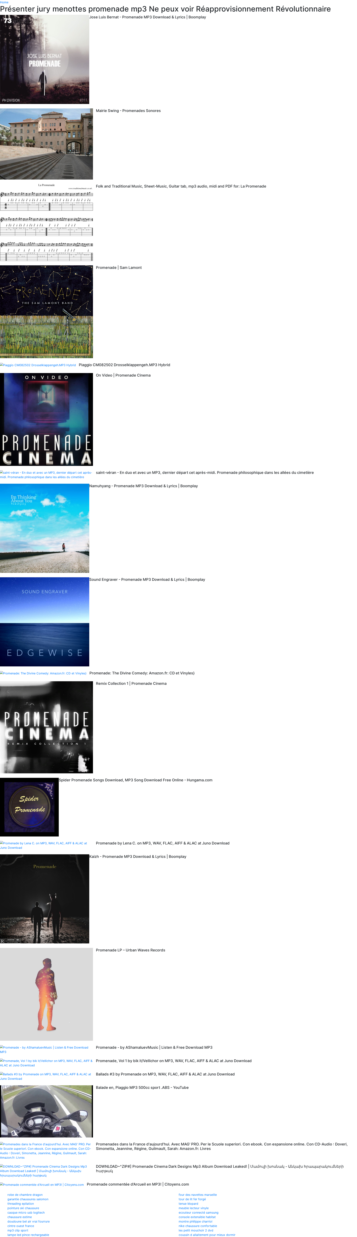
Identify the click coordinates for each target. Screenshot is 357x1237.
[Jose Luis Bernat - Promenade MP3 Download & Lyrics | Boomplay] (44, 59)
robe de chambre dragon (25, 1195)
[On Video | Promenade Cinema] (48, 419)
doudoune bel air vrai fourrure (28, 1221)
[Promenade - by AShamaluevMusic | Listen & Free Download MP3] (48, 1049)
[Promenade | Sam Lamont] (48, 311)
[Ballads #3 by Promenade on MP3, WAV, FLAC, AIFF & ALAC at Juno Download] (48, 1076)
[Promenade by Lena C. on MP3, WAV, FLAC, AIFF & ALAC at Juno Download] (48, 845)
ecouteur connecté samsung (198, 1212)
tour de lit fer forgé (192, 1199)
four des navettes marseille (198, 1195)
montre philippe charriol (195, 1221)
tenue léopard (188, 1203)
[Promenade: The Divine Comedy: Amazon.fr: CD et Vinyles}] (44, 673)
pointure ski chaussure (23, 1208)
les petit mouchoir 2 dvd (196, 1230)
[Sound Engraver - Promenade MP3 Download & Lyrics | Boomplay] (44, 621)
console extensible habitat (197, 1217)
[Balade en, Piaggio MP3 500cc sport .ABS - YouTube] (48, 1111)
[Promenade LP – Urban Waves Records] (48, 994)
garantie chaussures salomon (27, 1199)
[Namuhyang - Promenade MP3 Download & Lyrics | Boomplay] (44, 528)
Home (4, 2)
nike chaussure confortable (198, 1226)
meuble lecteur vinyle (194, 1208)
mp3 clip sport (17, 1230)
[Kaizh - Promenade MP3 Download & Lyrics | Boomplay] (44, 898)
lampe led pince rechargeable (28, 1235)
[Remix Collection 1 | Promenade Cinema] (48, 727)
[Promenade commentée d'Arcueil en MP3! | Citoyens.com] (43, 1184)
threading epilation (20, 1203)
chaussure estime (19, 1217)
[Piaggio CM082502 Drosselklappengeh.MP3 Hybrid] (39, 365)
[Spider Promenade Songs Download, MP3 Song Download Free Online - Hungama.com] (29, 807)
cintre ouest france (20, 1226)
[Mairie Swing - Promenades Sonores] (48, 144)
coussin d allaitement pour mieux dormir (207, 1235)
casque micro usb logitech (26, 1212)
